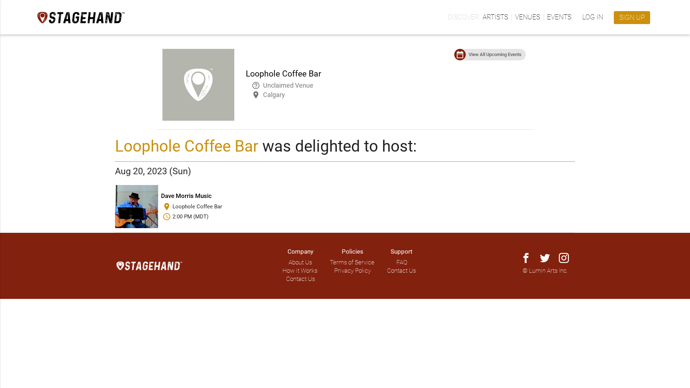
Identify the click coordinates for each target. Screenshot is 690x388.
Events (559, 17)
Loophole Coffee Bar (186, 146)
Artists (495, 17)
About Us (300, 262)
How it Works (299, 270)
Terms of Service (352, 262)
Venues (527, 17)
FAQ (401, 262)
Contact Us (300, 279)
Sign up (632, 18)
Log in (592, 17)
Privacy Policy (352, 270)
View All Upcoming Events (495, 54)
